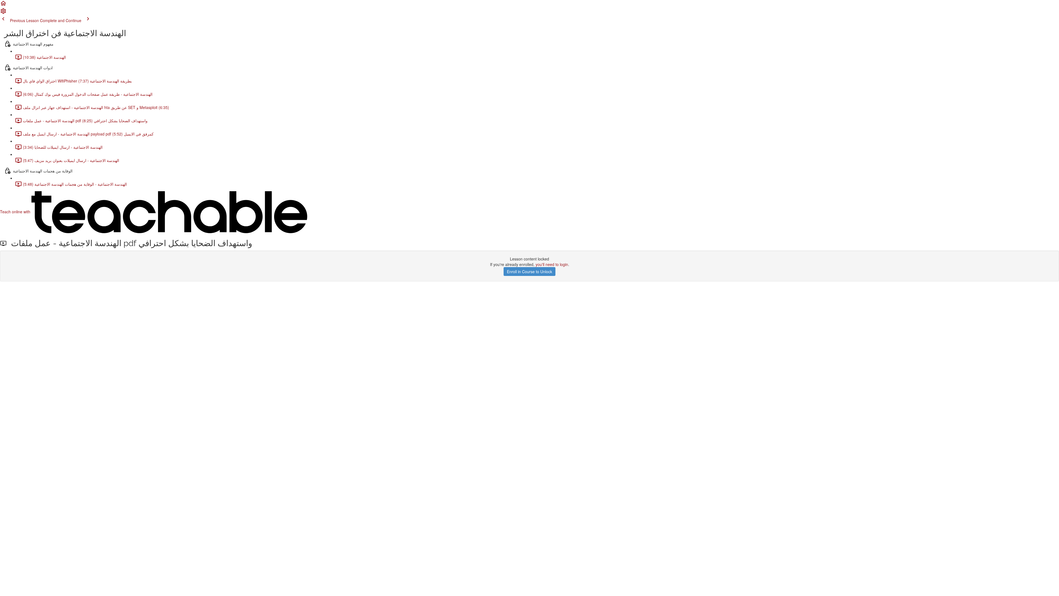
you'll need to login (552, 264)
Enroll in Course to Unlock (529, 271)
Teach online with (15, 211)
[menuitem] (3, 12)
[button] (3, 5)
